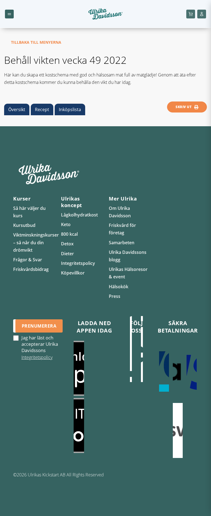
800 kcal (69, 234)
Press (114, 296)
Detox (67, 244)
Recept (42, 109)
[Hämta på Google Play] (94, 425)
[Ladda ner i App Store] (94, 368)
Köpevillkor (73, 273)
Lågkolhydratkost (79, 215)
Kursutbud (24, 225)
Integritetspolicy (78, 263)
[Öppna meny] (9, 14)
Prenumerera (39, 326)
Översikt (16, 109)
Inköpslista (70, 109)
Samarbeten (121, 243)
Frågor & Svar (27, 260)
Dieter (67, 254)
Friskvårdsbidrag (31, 269)
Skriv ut (183, 107)
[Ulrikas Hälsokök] (142, 354)
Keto (66, 224)
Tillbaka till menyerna (36, 42)
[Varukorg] (190, 14)
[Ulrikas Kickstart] (131, 354)
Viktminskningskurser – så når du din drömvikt (36, 242)
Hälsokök (118, 287)
